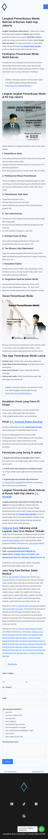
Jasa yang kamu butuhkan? (12, 709)
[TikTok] (24, 804)
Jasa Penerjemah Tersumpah (15, 727)
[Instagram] (36, 804)
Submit (7, 762)
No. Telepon (7, 687)
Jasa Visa (8, 712)
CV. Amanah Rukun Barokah (31, 46)
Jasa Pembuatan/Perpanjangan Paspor (19, 730)
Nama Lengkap (8, 673)
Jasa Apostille (10, 718)
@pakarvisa (12, 664)
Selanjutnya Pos (39, 772)
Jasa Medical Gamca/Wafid (15, 724)
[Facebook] (12, 804)
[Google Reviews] (24, 816)
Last (26, 682)
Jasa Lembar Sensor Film (14, 737)
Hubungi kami (33, 543)
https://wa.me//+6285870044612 (18, 86)
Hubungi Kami (10, 528)
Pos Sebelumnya (9, 772)
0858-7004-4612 (23, 548)
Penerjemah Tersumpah (14, 609)
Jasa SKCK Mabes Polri (13, 715)
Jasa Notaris (9, 733)
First (3, 682)
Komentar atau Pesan (10, 742)
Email (4, 698)
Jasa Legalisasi (10, 721)
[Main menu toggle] (45, 6)
